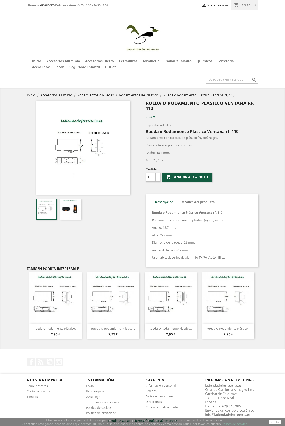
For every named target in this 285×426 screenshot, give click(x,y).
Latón (59, 67)
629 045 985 (47, 5)
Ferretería (225, 61)
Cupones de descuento (162, 407)
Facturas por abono (159, 396)
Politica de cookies (99, 408)
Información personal (161, 385)
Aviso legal (93, 397)
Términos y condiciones (102, 402)
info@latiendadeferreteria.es (228, 414)
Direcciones (154, 402)
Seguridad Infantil (84, 67)
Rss (40, 362)
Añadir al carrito (187, 176)
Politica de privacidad (101, 413)
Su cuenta (155, 380)
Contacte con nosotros (42, 391)
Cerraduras (128, 61)
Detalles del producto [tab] (197, 202)
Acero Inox (41, 67)
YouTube (49, 362)
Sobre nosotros (37, 386)
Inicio (36, 61)
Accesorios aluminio (63, 61)
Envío (90, 386)
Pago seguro (95, 391)
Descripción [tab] (164, 202)
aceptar (275, 422)
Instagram (59, 362)
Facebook (31, 362)
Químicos (204, 61)
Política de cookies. (235, 424)
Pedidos (151, 391)
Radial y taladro (178, 61)
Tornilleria (151, 61)
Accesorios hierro (99, 61)
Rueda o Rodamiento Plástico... (55, 328)
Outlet (110, 67)
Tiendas (32, 397)
